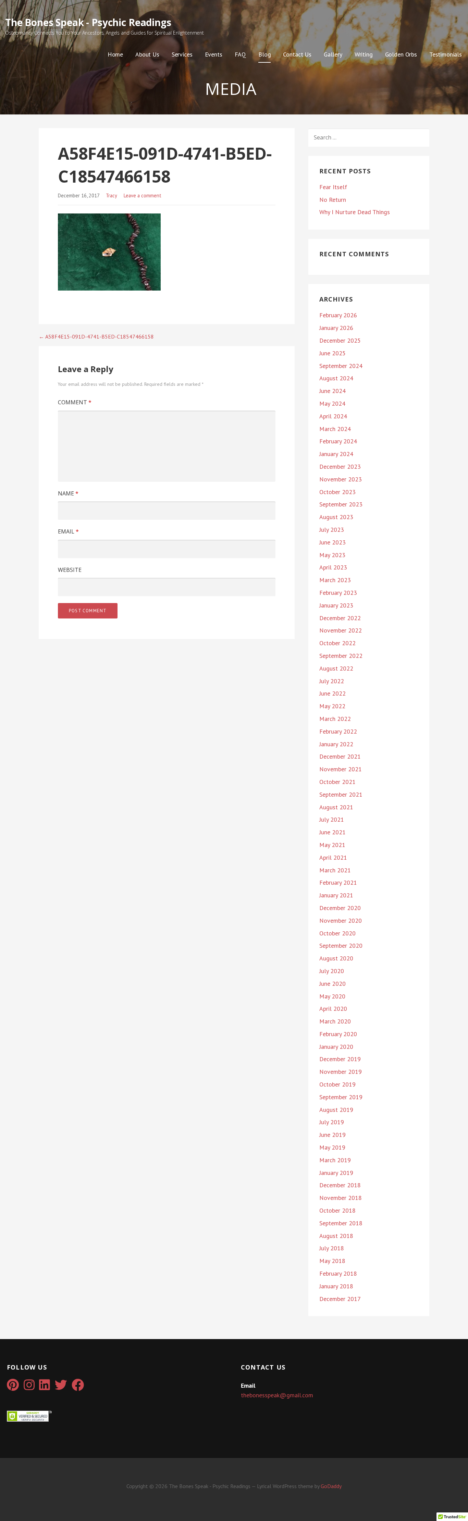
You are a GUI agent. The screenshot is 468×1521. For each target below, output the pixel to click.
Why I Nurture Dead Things (354, 212)
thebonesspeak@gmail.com (277, 1395)
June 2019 (332, 1135)
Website (70, 570)
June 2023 (332, 542)
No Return (332, 200)
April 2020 (333, 1009)
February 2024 (338, 441)
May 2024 (332, 403)
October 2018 (337, 1210)
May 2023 (332, 555)
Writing (364, 54)
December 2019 (340, 1059)
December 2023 (340, 466)
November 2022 (340, 630)
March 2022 (335, 719)
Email (68, 531)
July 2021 (331, 819)
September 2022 (340, 656)
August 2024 (336, 378)
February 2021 (338, 882)
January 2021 (336, 895)
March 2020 (335, 1021)
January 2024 (336, 454)
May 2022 (332, 706)
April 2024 (333, 416)
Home (115, 54)
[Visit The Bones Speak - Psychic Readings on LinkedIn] (44, 1387)
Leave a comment (142, 195)
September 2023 (340, 504)
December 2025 (340, 340)
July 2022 (331, 681)
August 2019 (336, 1110)
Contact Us (297, 54)
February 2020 (338, 1034)
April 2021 (333, 857)
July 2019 (331, 1122)
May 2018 (332, 1261)
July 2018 (331, 1248)
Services (182, 54)
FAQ (240, 54)
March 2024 (335, 429)
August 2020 (336, 958)
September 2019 (340, 1097)
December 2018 (340, 1185)
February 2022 (338, 731)
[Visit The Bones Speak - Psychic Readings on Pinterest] (13, 1387)
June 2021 (332, 832)
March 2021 (335, 870)
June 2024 (332, 391)
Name (68, 493)
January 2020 (336, 1047)
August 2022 (336, 668)
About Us (147, 54)
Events (213, 54)
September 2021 (340, 794)
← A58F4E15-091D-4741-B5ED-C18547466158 (96, 336)
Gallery (333, 54)
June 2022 (332, 693)
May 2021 (332, 845)
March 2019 (335, 1160)
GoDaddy (331, 1486)
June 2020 (332, 984)
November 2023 (340, 479)
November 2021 (340, 769)
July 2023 (331, 529)
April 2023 (333, 567)
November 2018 (340, 1198)
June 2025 (332, 353)
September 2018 (340, 1223)
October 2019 (337, 1084)
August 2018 (336, 1236)
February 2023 (338, 593)
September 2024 (340, 366)
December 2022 (340, 618)
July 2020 (331, 971)
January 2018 (336, 1286)
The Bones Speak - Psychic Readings (88, 22)
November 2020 (340, 920)
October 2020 (337, 933)
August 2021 (336, 807)
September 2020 (340, 945)
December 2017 (340, 1299)
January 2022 (336, 744)
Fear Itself (333, 187)
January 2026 (336, 328)
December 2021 (340, 756)
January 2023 (336, 605)
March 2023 (335, 580)
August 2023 (336, 517)
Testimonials (445, 54)
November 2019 (340, 1072)
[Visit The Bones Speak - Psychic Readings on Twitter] (61, 1387)
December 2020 (340, 908)
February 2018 (338, 1273)
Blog (264, 54)
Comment (74, 402)
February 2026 (338, 315)
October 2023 (337, 492)
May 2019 (332, 1147)
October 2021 (337, 782)
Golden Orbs (401, 54)
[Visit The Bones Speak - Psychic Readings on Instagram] (29, 1387)
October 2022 (337, 643)
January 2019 (336, 1173)
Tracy (111, 195)
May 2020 (332, 996)
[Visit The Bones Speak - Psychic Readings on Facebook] (78, 1387)
